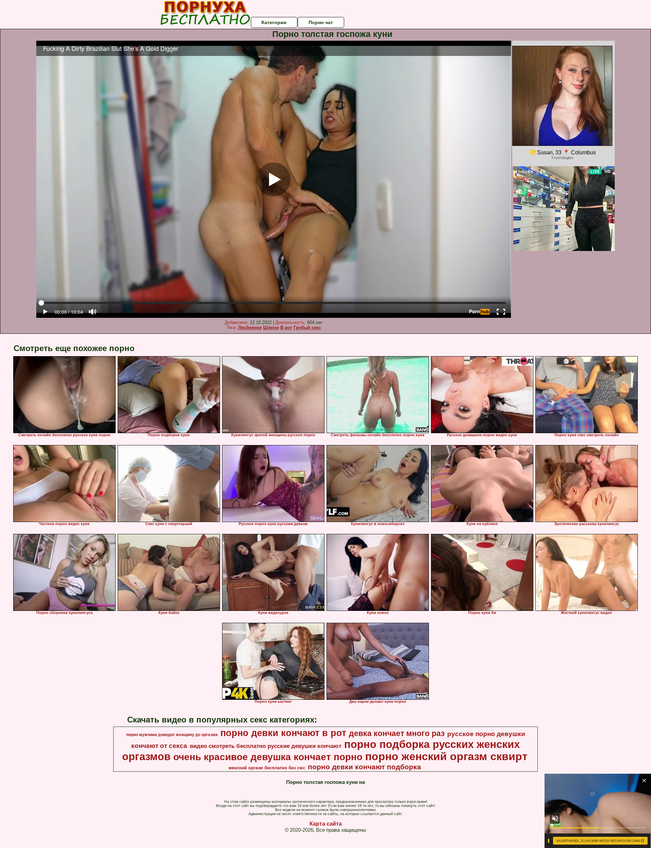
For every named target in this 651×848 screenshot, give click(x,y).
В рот (286, 327)
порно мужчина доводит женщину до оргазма (172, 734)
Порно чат (321, 22)
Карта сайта (326, 824)
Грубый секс (307, 327)
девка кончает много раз (397, 733)
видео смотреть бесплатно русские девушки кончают (265, 746)
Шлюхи (271, 327)
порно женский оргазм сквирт (446, 756)
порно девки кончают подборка (364, 767)
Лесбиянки (250, 327)
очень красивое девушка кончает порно (267, 757)
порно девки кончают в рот (283, 733)
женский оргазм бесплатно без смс (267, 767)
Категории (274, 22)
